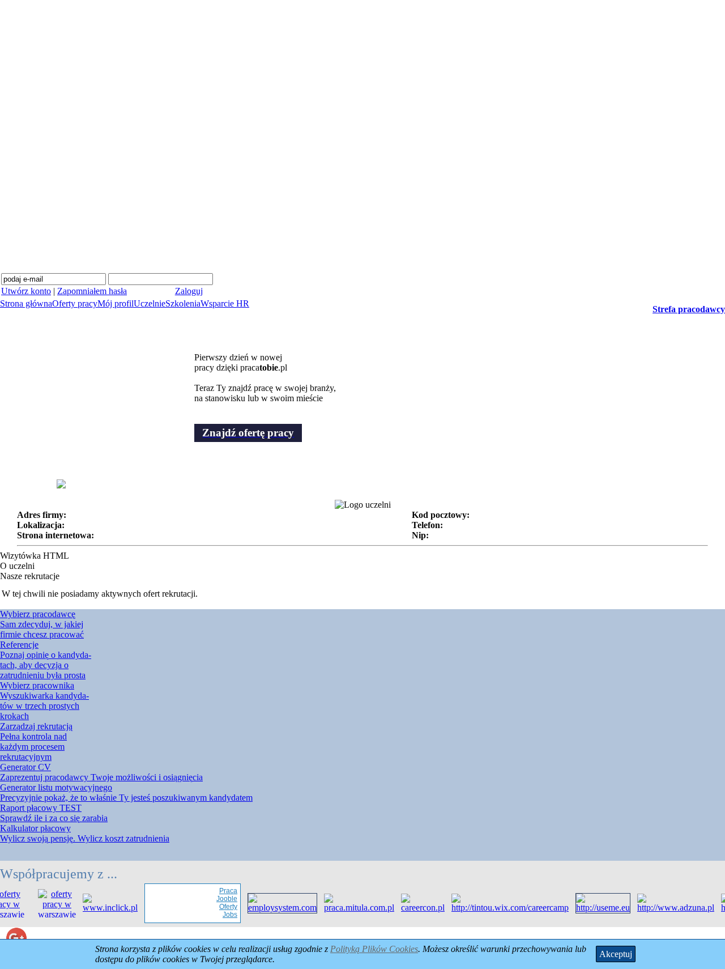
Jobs (224, 915)
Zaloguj (189, 291)
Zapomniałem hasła (92, 291)
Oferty (223, 907)
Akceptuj (615, 954)
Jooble (221, 899)
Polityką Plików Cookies (374, 949)
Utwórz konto (26, 291)
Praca (223, 891)
